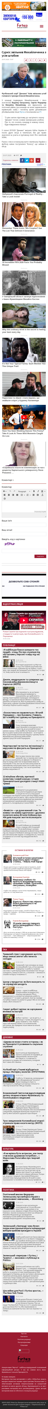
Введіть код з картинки (13, 539)
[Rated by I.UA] (24, 1351)
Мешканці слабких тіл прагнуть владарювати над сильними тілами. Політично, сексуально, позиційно (28, 882)
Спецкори (24, 1345)
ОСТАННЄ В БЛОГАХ (24, 850)
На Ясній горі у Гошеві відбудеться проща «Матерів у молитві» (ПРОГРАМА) (24, 1070)
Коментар (7, 486)
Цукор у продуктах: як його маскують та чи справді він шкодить (24, 982)
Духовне (8, 1037)
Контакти (24, 1336)
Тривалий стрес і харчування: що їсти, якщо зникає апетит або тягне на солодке (22, 956)
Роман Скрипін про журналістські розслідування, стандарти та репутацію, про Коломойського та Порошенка (23, 633)
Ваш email (7, 530)
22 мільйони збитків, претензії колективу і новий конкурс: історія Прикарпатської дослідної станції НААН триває (23, 780)
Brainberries (24, 200)
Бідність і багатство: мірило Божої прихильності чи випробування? (27, 903)
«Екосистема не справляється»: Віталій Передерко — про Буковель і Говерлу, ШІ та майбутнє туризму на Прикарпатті (24, 715)
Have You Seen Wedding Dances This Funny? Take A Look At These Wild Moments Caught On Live (23, 433)
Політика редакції (24, 1339)
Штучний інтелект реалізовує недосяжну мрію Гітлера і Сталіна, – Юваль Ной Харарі (28, 860)
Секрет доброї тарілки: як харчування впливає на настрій (22, 1010)
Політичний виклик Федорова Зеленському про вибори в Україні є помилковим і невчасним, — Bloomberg (23, 1196)
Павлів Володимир (20, 921)
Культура (8, 1148)
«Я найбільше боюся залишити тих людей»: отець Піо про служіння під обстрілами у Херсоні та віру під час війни (21, 653)
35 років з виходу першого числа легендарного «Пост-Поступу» (27, 925)
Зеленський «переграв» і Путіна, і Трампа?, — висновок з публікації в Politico (21, 1258)
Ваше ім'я (7, 520)
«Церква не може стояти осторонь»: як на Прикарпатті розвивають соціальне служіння (23, 1044)
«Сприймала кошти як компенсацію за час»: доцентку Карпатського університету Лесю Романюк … (23, 470)
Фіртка (22, 112)
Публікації (9, 645)
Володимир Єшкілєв (21, 877)
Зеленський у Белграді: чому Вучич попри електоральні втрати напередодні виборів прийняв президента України (24, 1228)
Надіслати (40, 556)
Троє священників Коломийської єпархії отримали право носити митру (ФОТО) (23, 1121)
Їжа (5, 949)
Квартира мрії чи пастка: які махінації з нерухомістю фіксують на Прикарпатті (23, 747)
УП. (40, 112)
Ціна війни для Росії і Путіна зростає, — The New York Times (23, 1291)
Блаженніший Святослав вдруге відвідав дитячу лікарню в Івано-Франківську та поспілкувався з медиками (24, 1095)
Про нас (24, 1333)
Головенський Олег (21, 855)
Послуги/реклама (24, 1342)
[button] (4, 491)
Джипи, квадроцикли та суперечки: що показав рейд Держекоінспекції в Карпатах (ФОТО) (23, 682)
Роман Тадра (18, 899)
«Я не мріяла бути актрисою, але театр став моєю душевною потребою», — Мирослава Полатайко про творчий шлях (23, 1157)
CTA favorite (24, 335)
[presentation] (4, 491)
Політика (8, 1189)
